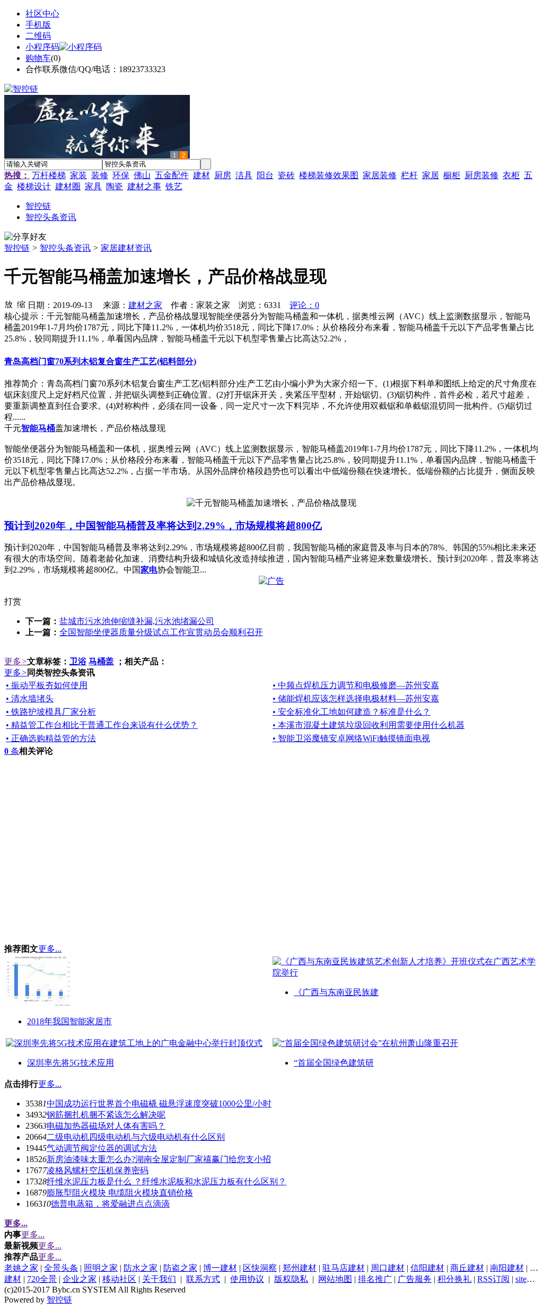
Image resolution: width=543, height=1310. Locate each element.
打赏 (12, 601)
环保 (120, 175)
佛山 (142, 175)
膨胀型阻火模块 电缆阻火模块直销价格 (120, 1192)
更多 (15, 661)
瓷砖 (286, 175)
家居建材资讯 (126, 247)
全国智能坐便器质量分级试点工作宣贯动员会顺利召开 (161, 632)
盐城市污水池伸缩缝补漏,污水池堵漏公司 (136, 621)
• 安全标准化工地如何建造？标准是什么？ (352, 711)
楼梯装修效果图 (328, 175)
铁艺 (173, 186)
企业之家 (80, 1278)
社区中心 (42, 13)
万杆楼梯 (49, 175)
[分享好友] (25, 237)
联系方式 (203, 1278)
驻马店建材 (343, 1267)
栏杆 (409, 175)
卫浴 (77, 661)
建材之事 (144, 186)
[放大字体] (8, 304)
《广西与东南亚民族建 (336, 992)
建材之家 (145, 305)
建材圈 (68, 186)
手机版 (38, 24)
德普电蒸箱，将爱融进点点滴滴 (110, 1203)
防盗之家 (180, 1267)
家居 (430, 175)
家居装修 (380, 175)
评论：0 (304, 305)
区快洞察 (260, 1267)
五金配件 (172, 175)
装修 (99, 175)
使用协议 (247, 1278)
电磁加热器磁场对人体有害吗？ (106, 1125)
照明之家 (101, 1267)
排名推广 (375, 1278)
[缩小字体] (21, 304)
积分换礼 (454, 1278)
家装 (78, 175)
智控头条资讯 (65, 247)
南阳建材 (507, 1267)
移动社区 (119, 1278)
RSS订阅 (493, 1278)
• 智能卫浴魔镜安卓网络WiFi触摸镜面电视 (351, 738)
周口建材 (388, 1267)
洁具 (243, 175)
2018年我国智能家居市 (69, 1021)
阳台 (265, 175)
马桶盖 (101, 661)
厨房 (222, 175)
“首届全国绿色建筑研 (334, 1062)
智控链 (17, 247)
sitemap (528, 1278)
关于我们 (159, 1278)
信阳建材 (427, 1267)
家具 (93, 186)
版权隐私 (291, 1278)
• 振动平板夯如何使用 (46, 685)
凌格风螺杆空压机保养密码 (97, 1170)
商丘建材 (467, 1267)
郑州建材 (300, 1267)
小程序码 (42, 46)
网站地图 (335, 1278)
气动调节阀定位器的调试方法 (102, 1148)
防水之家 (140, 1267)
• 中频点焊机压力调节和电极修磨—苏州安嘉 (356, 685)
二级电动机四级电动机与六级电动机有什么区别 (136, 1136)
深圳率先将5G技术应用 (70, 1062)
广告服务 (415, 1278)
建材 (201, 175)
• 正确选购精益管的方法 (51, 738)
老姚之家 (21, 1267)
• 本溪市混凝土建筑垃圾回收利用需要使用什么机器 (369, 724)
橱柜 (451, 175)
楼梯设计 (34, 186)
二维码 (38, 35)
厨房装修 (481, 175)
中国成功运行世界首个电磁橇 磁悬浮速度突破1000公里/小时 (159, 1103)
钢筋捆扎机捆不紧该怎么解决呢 (106, 1114)
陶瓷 (114, 186)
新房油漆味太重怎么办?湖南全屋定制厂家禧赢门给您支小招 (159, 1159)
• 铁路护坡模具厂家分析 (51, 711)
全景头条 (61, 1267)
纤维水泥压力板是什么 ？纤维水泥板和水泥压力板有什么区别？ (166, 1181)
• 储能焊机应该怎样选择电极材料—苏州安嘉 (356, 698)
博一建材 (220, 1267)
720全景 (42, 1278)
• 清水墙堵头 (30, 698)
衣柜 (511, 175)
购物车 (38, 58)
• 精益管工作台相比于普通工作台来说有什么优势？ (102, 724)
